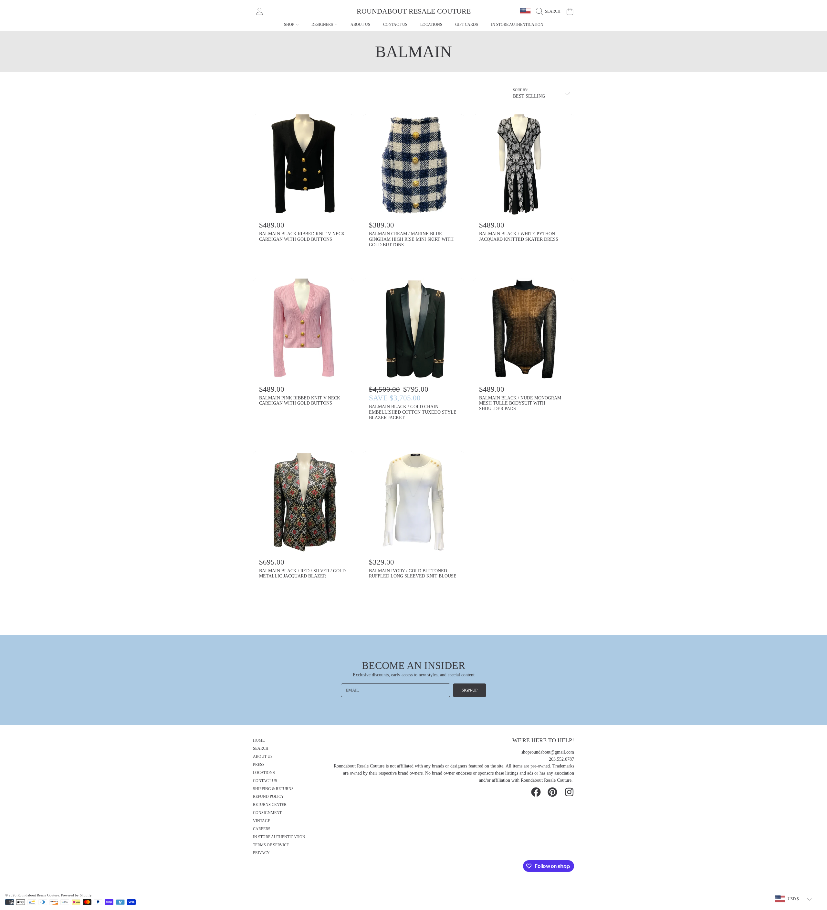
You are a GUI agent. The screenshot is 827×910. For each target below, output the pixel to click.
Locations (264, 773)
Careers (261, 829)
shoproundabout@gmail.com (547, 752)
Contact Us (265, 781)
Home (259, 740)
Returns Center (270, 805)
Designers (322, 24)
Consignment (267, 813)
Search (260, 748)
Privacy (261, 853)
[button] (550, 11)
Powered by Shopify (76, 895)
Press (259, 765)
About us (263, 757)
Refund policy (268, 797)
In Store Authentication (279, 837)
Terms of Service (271, 845)
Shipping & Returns (273, 789)
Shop (289, 24)
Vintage (261, 821)
